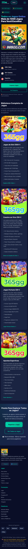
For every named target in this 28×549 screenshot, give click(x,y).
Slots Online (4, 471)
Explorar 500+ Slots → (9, 183)
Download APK (4, 511)
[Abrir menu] (24, 2)
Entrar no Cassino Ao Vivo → (11, 255)
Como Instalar (4, 516)
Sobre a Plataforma (5, 518)
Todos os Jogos (5, 483)
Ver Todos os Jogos (14, 431)
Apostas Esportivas (5, 478)
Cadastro (3, 492)
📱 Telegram (5, 464)
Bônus (2, 497)
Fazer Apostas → (7, 397)
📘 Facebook (14, 464)
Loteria (2, 480)
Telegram (3, 502)
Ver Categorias (14, 90)
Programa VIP (4, 495)
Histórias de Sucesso (6, 499)
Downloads (3, 514)
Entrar (14, 2)
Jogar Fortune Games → (9, 326)
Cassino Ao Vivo (5, 473)
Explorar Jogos (14, 85)
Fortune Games (4, 476)
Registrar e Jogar (14, 424)
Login (2, 490)
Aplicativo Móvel (5, 509)
